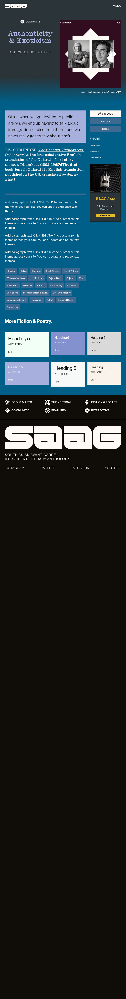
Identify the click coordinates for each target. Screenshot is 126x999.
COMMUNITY (20, 410)
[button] (105, 192)
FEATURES (58, 410)
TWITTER (47, 468)
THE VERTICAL (61, 402)
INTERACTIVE (100, 410)
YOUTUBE (113, 468)
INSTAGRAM (15, 468)
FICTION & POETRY (104, 402)
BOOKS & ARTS (21, 402)
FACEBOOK (80, 468)
